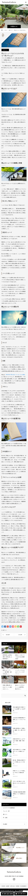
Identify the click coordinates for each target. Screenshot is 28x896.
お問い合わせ (12, 886)
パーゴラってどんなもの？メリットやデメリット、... (20, 672)
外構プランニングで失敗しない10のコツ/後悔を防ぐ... (19, 772)
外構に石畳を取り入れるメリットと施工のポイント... (7, 687)
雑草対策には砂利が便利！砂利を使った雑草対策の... (7, 656)
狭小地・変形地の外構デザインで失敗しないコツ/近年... (19, 761)
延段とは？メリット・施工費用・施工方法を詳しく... (7, 672)
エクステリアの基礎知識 (9, 808)
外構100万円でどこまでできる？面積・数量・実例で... (19, 740)
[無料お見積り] (14, 854)
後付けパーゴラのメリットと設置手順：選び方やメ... (20, 687)
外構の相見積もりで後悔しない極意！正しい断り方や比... (19, 730)
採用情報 (17, 886)
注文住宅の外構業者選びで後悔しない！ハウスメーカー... (19, 719)
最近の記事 (7, 702)
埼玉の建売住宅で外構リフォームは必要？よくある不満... (19, 708)
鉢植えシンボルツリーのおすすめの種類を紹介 (20, 656)
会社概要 (7, 886)
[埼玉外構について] (14, 844)
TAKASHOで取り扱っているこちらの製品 (15, 374)
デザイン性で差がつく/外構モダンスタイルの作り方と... (19, 783)
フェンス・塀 (6, 811)
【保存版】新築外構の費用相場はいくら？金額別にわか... (19, 793)
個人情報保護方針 (23, 886)
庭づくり (5, 50)
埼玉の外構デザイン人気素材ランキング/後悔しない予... (19, 751)
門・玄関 (5, 817)
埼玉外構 (3, 886)
